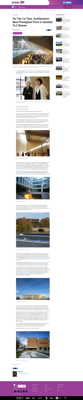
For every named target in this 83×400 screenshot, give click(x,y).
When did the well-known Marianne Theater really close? (66, 86)
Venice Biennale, (25, 313)
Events (46, 384)
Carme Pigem (45, 272)
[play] (13, 7)
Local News (64, 17)
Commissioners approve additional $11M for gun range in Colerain (66, 52)
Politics (64, 66)
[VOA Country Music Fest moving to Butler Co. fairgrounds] (59, 28)
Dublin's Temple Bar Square (21, 169)
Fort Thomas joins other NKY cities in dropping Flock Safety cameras (66, 36)
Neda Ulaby (17, 29)
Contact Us (46, 386)
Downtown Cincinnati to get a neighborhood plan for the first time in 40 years (66, 21)
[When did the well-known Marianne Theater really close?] (59, 86)
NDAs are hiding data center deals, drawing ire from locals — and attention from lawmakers (66, 95)
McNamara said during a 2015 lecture (40, 262)
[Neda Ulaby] (15, 374)
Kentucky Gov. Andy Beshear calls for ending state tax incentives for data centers (66, 69)
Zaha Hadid (18, 272)
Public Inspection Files (61, 384)
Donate (68, 2)
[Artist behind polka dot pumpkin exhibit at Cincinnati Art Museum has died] (59, 77)
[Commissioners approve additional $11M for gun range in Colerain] (59, 51)
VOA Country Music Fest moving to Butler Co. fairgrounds (66, 28)
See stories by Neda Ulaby (23, 373)
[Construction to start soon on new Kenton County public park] (59, 44)
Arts (63, 75)
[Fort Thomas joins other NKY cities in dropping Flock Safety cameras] (59, 35)
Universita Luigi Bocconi (27, 173)
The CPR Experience (35, 384)
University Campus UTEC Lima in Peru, (36, 257)
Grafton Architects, (24, 113)
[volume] (16, 7)
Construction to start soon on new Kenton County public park (66, 44)
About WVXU (34, 386)
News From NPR (15, 15)
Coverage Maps (60, 386)
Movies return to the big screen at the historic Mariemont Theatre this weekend (66, 61)
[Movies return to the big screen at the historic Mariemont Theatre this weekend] (59, 59)
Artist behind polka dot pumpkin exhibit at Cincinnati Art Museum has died (66, 79)
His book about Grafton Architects (31, 122)
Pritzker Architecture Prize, (31, 70)
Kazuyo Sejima (27, 272)
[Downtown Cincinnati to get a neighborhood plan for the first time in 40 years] (59, 20)
